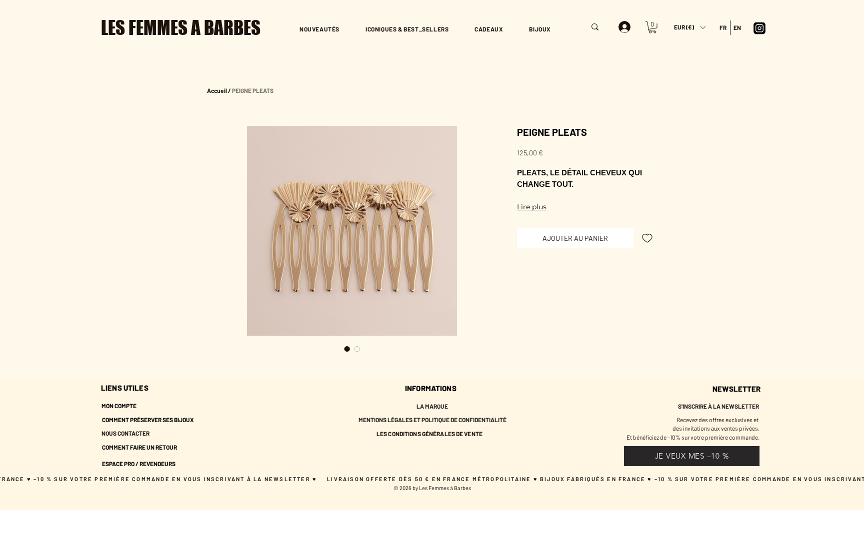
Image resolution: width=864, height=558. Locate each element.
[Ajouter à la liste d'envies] (647, 238)
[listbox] (690, 27)
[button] (690, 27)
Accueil (217, 90)
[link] (653, 27)
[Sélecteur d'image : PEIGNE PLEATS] (347, 349)
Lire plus (531, 206)
